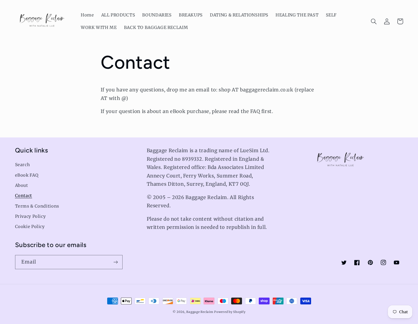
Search (22, 164)
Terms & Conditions (37, 206)
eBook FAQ (27, 175)
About (21, 185)
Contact (23, 195)
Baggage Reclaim (199, 312)
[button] (373, 21)
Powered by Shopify (229, 312)
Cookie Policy (30, 226)
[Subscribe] (115, 262)
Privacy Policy (30, 216)
